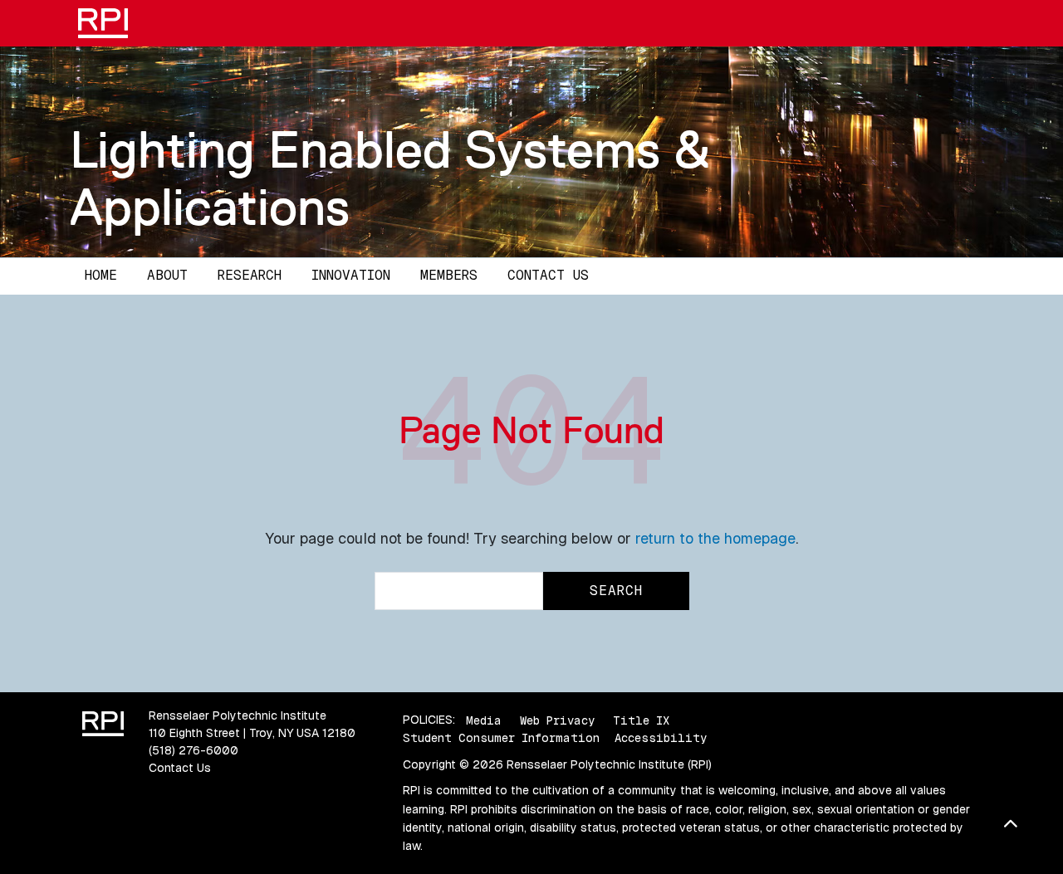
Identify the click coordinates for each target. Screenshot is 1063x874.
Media (484, 719)
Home (101, 275)
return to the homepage (715, 538)
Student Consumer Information (501, 737)
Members (449, 275)
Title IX (641, 719)
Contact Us (548, 275)
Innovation (350, 275)
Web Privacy (557, 719)
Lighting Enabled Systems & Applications (390, 178)
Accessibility (661, 737)
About (167, 275)
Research (250, 275)
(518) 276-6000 (193, 750)
